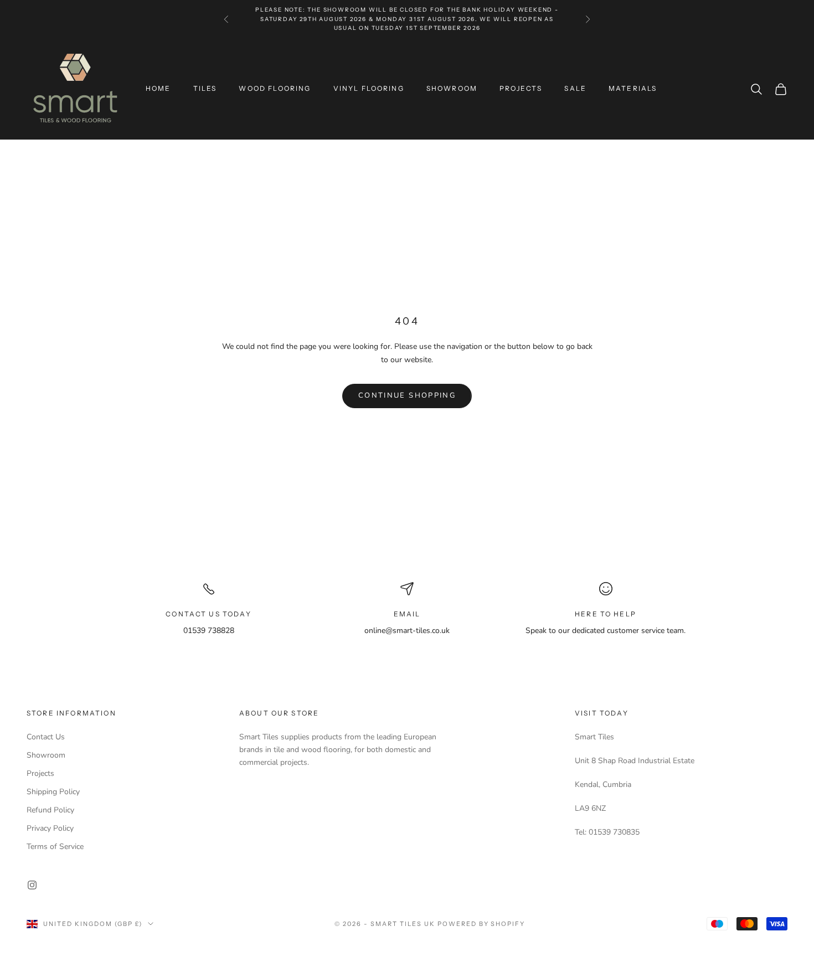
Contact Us (46, 737)
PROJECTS (520, 88)
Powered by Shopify (481, 924)
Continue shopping (407, 395)
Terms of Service (55, 846)
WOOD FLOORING (275, 88)
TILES (205, 88)
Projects (40, 773)
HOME (158, 88)
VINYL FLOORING (368, 88)
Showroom (46, 755)
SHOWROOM (451, 88)
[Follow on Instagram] (32, 885)
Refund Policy (50, 810)
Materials (633, 88)
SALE (575, 88)
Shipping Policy (53, 791)
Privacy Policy (50, 828)
